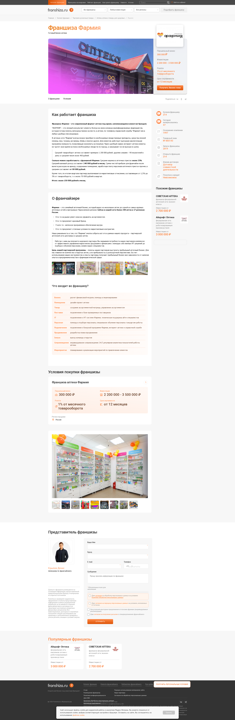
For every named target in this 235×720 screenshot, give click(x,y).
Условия (67, 99)
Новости (124, 2)
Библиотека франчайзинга (131, 684)
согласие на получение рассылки (106, 614)
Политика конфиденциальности (95, 695)
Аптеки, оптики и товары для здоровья (111, 18)
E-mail (89, 562)
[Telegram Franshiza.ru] (185, 702)
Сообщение (91, 571)
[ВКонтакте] (177, 99)
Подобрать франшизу (174, 10)
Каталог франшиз (57, 2)
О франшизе (54, 99)
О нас (86, 690)
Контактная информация (92, 703)
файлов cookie (78, 715)
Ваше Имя (91, 542)
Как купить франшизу (110, 2)
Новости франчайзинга (109, 684)
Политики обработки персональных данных (107, 597)
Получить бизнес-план (170, 88)
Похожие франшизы (169, 188)
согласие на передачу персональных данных (111, 603)
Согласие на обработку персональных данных (130, 695)
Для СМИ (87, 698)
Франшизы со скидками (77, 2)
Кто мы (131, 2)
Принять (169, 712)
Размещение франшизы (92, 693)
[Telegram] (185, 99)
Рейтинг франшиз (94, 2)
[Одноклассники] (181, 99)
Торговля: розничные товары (83, 18)
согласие (98, 596)
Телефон (127, 562)
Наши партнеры (119, 693)
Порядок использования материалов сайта (129, 690)
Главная (51, 18)
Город (89, 552)
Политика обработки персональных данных (99, 701)
